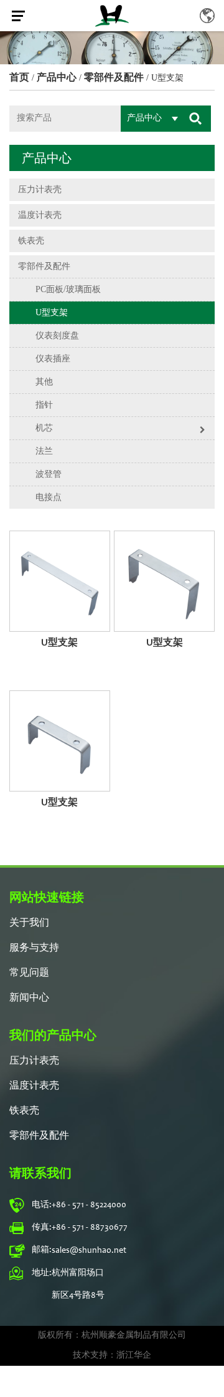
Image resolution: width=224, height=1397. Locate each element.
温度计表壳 (40, 215)
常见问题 (29, 973)
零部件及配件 (114, 77)
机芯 (44, 428)
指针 (44, 404)
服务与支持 (34, 948)
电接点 (48, 497)
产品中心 (57, 77)
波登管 (48, 474)
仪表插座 (52, 358)
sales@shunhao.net (89, 1251)
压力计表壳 (40, 189)
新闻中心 (29, 998)
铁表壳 (31, 240)
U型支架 (51, 312)
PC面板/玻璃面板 (68, 289)
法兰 (44, 451)
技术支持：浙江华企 (112, 1355)
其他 (44, 381)
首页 (19, 77)
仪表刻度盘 (57, 335)
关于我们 (29, 923)
